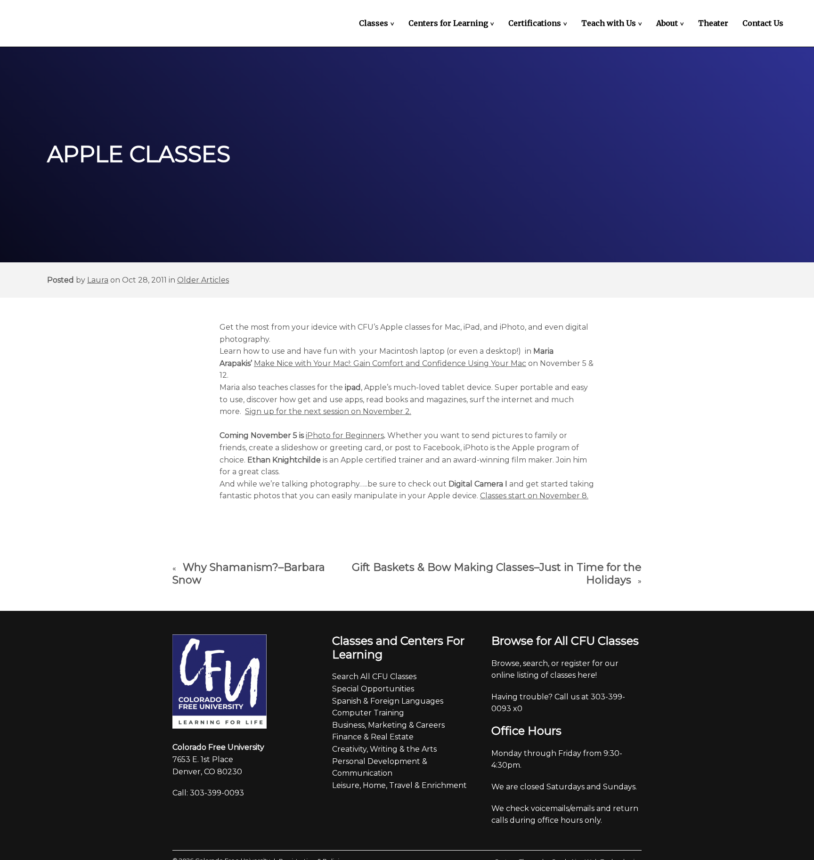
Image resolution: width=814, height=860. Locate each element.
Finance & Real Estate (373, 736)
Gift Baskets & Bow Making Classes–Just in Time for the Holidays (497, 574)
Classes (378, 23)
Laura (97, 280)
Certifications (539, 23)
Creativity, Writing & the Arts (384, 749)
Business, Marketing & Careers (388, 725)
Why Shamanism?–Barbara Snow (248, 574)
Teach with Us (612, 23)
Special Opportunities (373, 688)
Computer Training (368, 712)
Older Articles (203, 280)
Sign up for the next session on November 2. (328, 411)
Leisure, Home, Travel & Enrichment (399, 785)
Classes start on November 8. (534, 495)
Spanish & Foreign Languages (387, 701)
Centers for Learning (452, 23)
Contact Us (762, 23)
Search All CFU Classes (374, 676)
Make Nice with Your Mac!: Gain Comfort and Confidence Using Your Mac (390, 363)
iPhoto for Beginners (345, 435)
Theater (713, 23)
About (671, 23)
